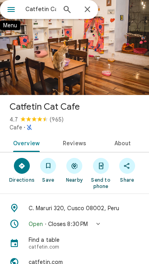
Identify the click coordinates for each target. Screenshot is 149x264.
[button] (74, 224)
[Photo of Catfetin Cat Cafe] (74, 47)
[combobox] (40, 9)
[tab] (25, 142)
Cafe (16, 127)
